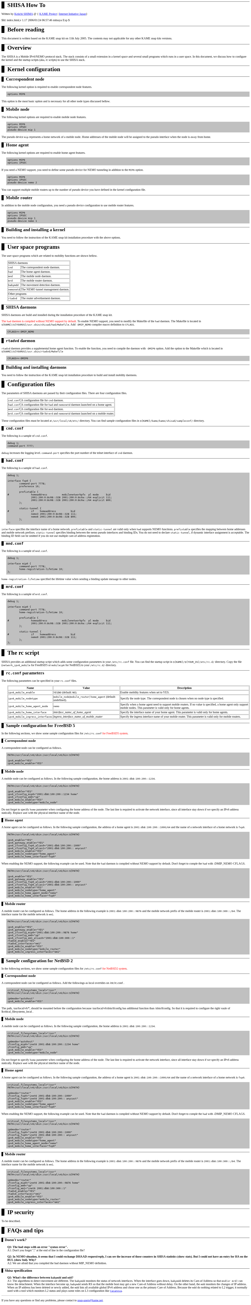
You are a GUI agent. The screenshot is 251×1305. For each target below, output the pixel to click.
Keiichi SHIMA (23, 13)
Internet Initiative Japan (72, 13)
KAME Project (48, 13)
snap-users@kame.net (90, 1300)
